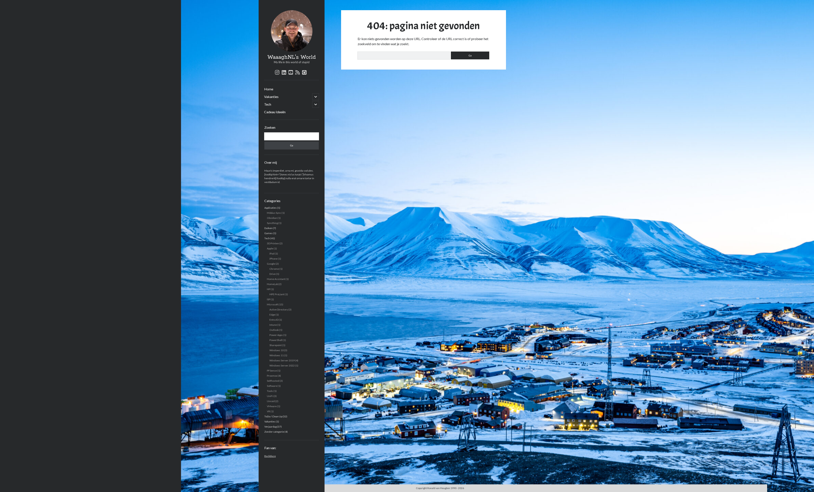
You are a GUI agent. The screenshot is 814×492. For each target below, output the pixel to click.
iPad (271, 253)
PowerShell (275, 340)
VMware (272, 406)
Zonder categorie (274, 431)
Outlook (274, 329)
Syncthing (272, 223)
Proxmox (272, 375)
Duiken (268, 228)
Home (268, 89)
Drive (272, 273)
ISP (268, 299)
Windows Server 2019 (282, 360)
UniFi (270, 396)
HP (268, 289)
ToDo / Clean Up (273, 416)
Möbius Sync (274, 212)
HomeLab (272, 284)
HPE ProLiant (276, 294)
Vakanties (271, 97)
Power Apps (276, 335)
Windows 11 (276, 355)
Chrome (274, 268)
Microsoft (272, 304)
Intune (273, 324)
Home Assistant (276, 279)
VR (268, 411)
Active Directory (278, 309)
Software (272, 385)
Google (271, 263)
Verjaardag (270, 426)
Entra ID (273, 319)
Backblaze (270, 456)
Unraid (271, 401)
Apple (270, 248)
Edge (272, 314)
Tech (267, 104)
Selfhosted (273, 380)
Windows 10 (276, 350)
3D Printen (273, 243)
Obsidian (272, 217)
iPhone (273, 258)
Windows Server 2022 (282, 365)
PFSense (272, 370)
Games (268, 233)
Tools (270, 391)
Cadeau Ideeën (275, 112)
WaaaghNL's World (291, 57)
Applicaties (270, 207)
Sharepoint (275, 345)
